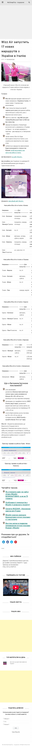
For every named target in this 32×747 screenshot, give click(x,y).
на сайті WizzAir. (17, 157)
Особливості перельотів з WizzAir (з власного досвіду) (17, 504)
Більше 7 (7, 724)
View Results (16, 732)
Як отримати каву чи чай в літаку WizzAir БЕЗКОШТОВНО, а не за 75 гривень (16, 495)
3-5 (5, 721)
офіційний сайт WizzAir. (16, 201)
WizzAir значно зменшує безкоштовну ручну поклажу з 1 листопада (17, 517)
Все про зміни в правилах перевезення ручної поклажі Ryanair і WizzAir (17, 525)
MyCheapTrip (11, 59)
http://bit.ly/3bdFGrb (9, 567)
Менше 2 (7, 719)
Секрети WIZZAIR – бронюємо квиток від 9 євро (18, 510)
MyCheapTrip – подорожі (15, 2)
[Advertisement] (16, 22)
